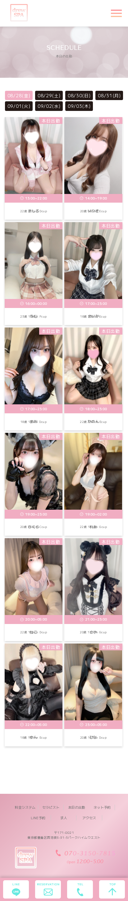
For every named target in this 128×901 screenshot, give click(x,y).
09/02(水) (49, 106)
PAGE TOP (119, 868)
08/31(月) (109, 95)
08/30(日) (79, 95)
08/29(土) (49, 95)
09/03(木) (79, 106)
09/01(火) (18, 106)
